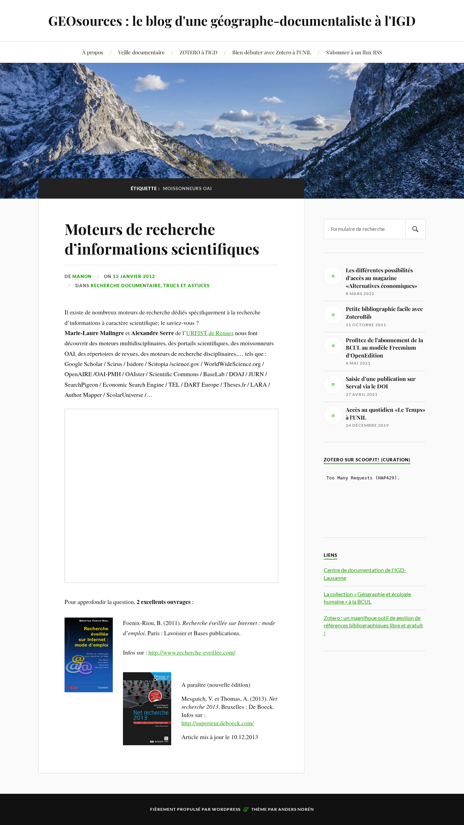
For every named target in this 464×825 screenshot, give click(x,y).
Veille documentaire (141, 52)
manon (82, 276)
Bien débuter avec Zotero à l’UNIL (271, 52)
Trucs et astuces (186, 285)
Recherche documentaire (126, 285)
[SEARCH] (415, 229)
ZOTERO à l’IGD (198, 52)
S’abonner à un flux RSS (354, 52)
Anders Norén (296, 809)
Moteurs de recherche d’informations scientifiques (162, 238)
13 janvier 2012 (134, 276)
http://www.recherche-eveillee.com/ (191, 652)
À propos (92, 52)
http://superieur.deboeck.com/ (217, 723)
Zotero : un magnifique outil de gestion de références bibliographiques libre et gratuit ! (373, 625)
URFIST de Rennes (210, 333)
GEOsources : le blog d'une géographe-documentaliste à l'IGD (232, 20)
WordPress (226, 809)
